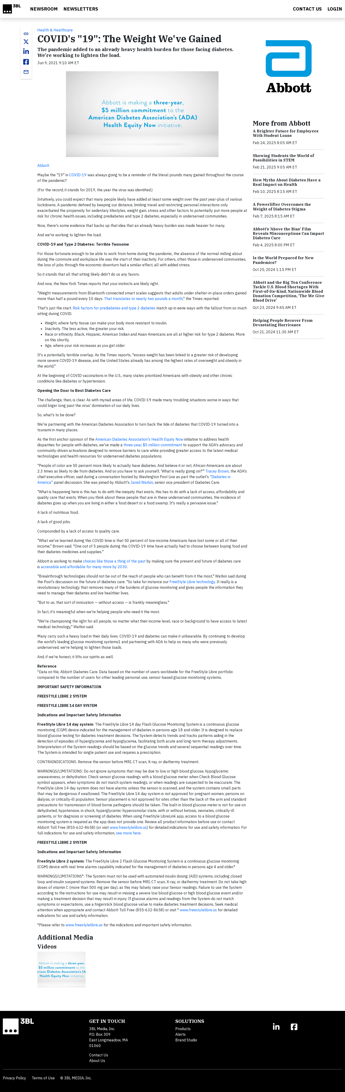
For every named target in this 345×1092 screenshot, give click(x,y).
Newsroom (44, 9)
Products (183, 1028)
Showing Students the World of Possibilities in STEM (283, 157)
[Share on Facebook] (26, 62)
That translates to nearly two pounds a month (143, 298)
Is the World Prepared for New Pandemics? (283, 260)
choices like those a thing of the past (114, 561)
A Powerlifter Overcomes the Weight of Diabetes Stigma (282, 206)
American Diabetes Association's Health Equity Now (139, 439)
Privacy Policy (14, 1078)
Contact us (307, 9)
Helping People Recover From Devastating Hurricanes (283, 322)
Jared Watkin (141, 482)
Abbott (43, 165)
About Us (97, 1060)
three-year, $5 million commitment (152, 445)
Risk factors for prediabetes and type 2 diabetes (114, 308)
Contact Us (98, 1055)
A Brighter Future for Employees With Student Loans (285, 133)
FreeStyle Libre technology (192, 581)
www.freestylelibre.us (128, 827)
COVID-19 (78, 175)
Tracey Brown (217, 471)
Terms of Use (43, 1078)
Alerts (180, 1034)
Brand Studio (186, 1040)
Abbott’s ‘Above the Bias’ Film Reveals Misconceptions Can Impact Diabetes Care (288, 233)
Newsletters (80, 9)
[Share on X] (26, 41)
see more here (128, 833)
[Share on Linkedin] (26, 51)
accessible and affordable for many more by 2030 (84, 566)
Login (334, 9)
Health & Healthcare (55, 30)
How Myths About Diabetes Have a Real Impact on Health (287, 182)
